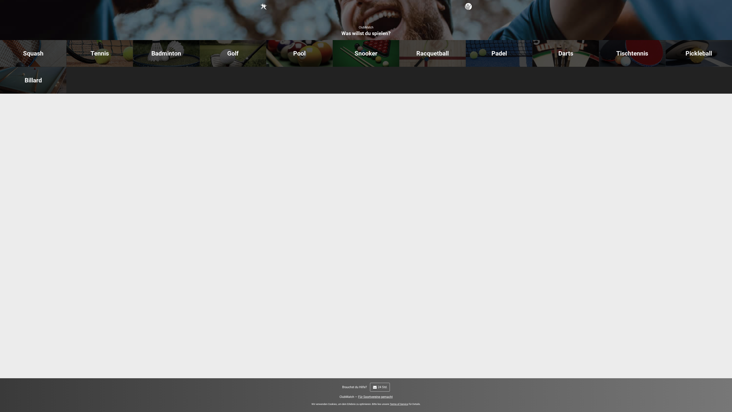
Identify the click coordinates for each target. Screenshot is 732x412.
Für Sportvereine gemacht (375, 397)
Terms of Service (399, 404)
